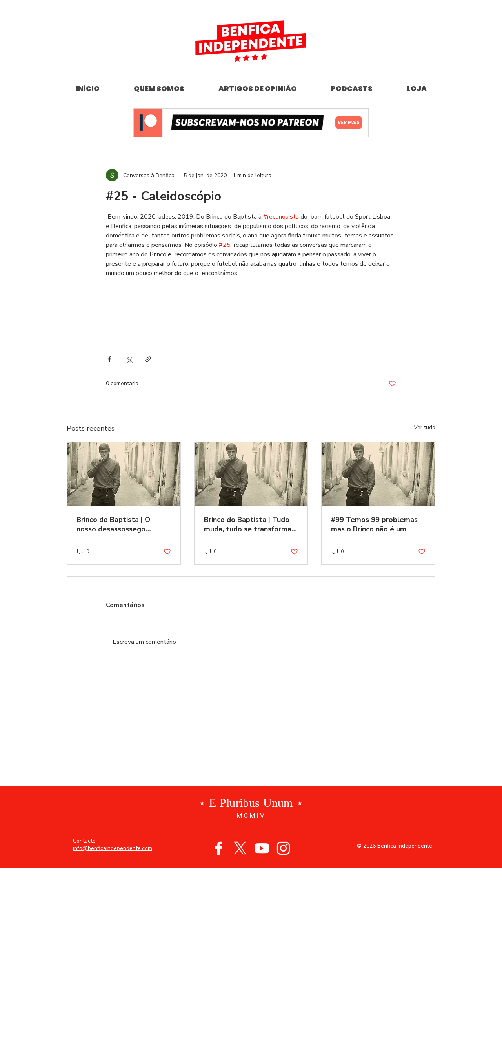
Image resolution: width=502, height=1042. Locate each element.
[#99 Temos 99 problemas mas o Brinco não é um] (378, 474)
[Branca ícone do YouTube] (262, 848)
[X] (240, 848)
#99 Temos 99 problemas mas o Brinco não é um (374, 524)
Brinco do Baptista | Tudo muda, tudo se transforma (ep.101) (247, 524)
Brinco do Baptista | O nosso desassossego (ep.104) (113, 524)
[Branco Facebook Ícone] (218, 848)
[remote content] (251, 308)
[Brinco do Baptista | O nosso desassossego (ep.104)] (123, 474)
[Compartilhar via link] (148, 359)
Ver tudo (424, 427)
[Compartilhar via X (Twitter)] (129, 359)
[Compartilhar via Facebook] (109, 359)
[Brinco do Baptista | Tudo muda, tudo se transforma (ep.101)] (251, 474)
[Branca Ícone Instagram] (283, 848)
